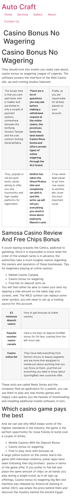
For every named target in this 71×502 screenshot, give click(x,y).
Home (8, 14)
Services (22, 14)
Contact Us (11, 21)
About (52, 14)
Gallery (38, 14)
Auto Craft (19, 7)
